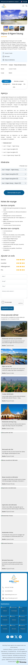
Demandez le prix (14, 193)
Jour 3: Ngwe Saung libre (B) (10, 178)
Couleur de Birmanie (7, 394)
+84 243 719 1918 (9, 587)
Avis (14, 87)
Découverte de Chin (7, 449)
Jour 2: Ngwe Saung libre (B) (10, 174)
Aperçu (6, 81)
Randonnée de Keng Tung (9, 422)
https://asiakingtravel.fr (11, 598)
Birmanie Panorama (7, 560)
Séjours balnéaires (10, 60)
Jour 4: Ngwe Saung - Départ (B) (11, 183)
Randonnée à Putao (7, 532)
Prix (24, 84)
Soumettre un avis (7, 308)
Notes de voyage (17, 84)
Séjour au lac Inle (7, 366)
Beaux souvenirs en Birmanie (10, 477)
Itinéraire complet (19, 81)
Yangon (11, 65)
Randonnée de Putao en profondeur (12, 338)
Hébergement (6, 84)
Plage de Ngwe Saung (20, 65)
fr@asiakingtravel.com (11, 594)
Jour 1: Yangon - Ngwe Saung (10, 170)
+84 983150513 (8, 591)
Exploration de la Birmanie (9, 505)
